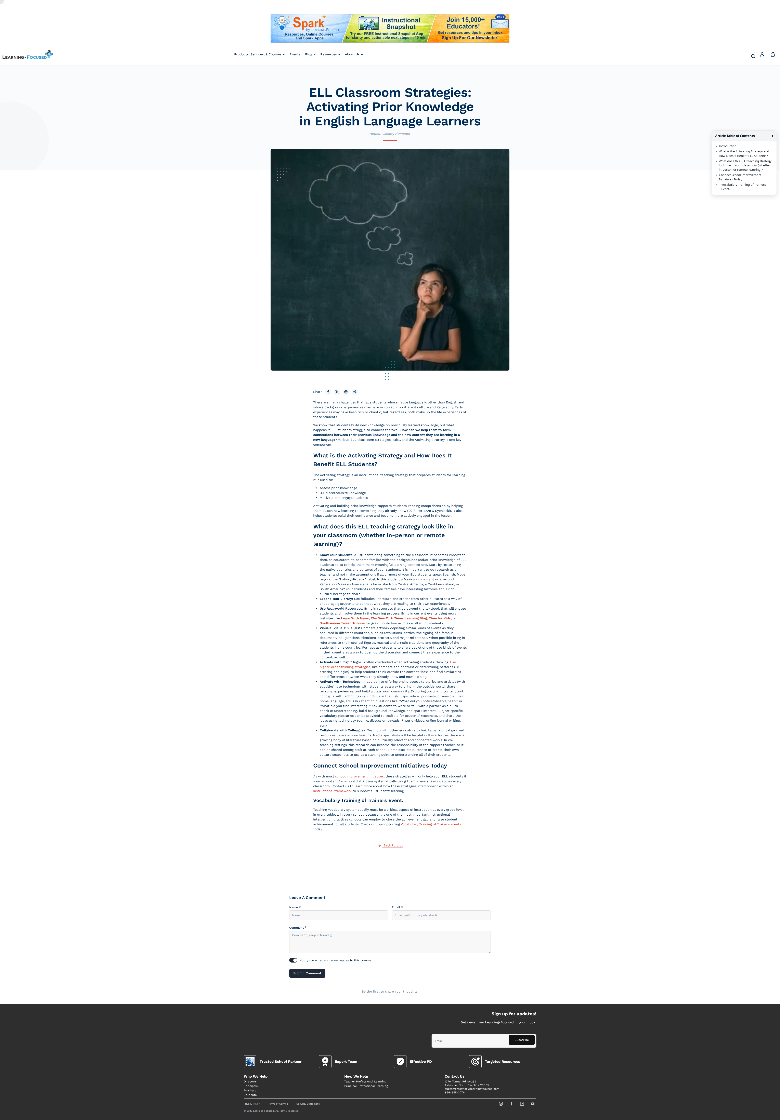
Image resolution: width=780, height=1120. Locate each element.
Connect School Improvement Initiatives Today (740, 177)
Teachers (250, 1090)
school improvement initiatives (359, 776)
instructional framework (332, 791)
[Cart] (773, 54)
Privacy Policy (252, 1103)
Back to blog (392, 845)
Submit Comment (307, 973)
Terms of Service (278, 1103)
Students (250, 1094)
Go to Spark (310, 28)
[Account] (762, 54)
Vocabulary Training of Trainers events (431, 824)
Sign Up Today (469, 28)
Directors (250, 1081)
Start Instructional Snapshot (390, 28)
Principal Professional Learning (366, 1086)
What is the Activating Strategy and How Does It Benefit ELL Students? (744, 153)
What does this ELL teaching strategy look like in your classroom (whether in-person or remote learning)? (745, 165)
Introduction (727, 146)
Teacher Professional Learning (365, 1081)
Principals (251, 1086)
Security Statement (308, 1103)
